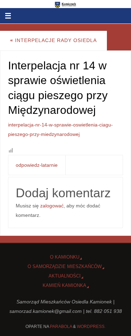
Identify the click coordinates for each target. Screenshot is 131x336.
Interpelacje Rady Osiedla (53, 40)
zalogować (52, 205)
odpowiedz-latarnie (37, 165)
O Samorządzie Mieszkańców (65, 266)
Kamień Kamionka (64, 285)
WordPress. (91, 326)
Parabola (61, 326)
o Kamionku (64, 257)
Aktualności (65, 276)
